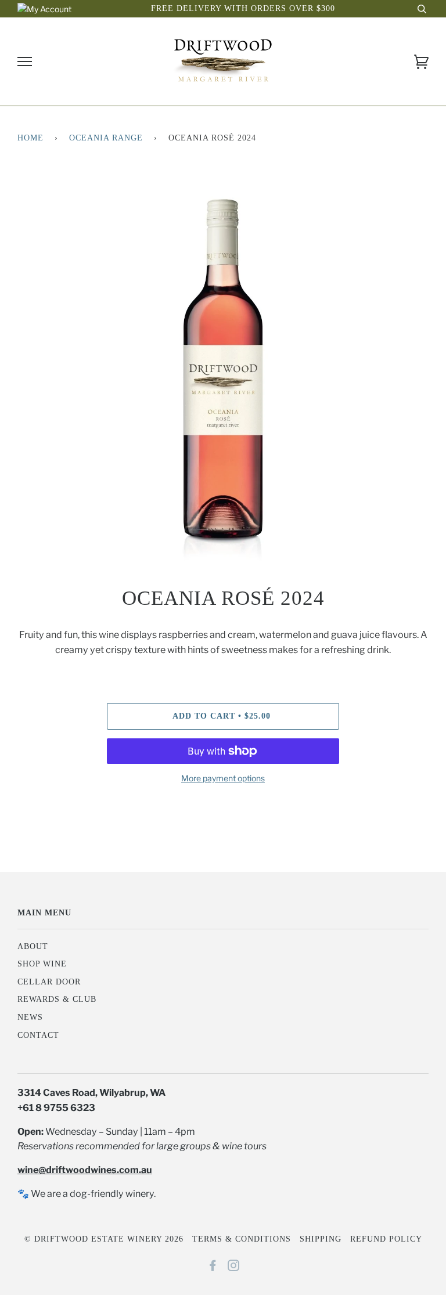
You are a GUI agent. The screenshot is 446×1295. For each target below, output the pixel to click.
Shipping (320, 1239)
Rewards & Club (56, 999)
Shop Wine (42, 963)
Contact (38, 1035)
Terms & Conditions (241, 1239)
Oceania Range (106, 138)
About (32, 946)
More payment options (223, 778)
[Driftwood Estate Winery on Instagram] (234, 1267)
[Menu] (24, 62)
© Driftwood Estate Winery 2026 (104, 1239)
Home (30, 138)
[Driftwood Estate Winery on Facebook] (213, 1267)
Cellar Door (49, 981)
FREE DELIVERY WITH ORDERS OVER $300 (243, 8)
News (30, 1017)
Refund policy (386, 1239)
